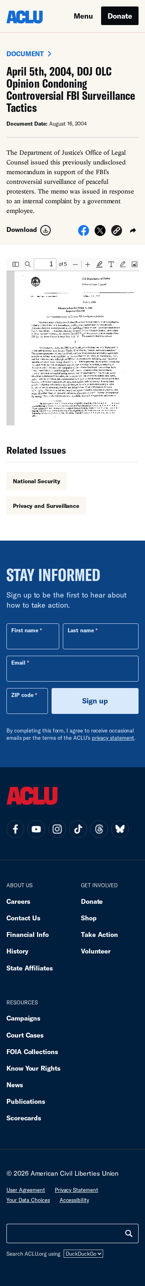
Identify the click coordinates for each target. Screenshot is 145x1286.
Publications (25, 1101)
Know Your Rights (33, 1068)
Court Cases (25, 1035)
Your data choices (28, 1200)
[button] (116, 231)
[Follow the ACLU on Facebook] (15, 829)
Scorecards (23, 1118)
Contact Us (23, 918)
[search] (129, 1233)
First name (24, 630)
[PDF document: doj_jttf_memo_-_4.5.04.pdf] (72, 341)
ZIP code (22, 695)
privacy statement (113, 738)
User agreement (25, 1190)
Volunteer (96, 951)
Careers (18, 901)
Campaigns (23, 1018)
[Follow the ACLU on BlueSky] (120, 829)
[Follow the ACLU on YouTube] (36, 829)
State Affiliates (29, 968)
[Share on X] (100, 233)
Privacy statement (76, 1190)
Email (18, 662)
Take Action (99, 934)
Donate (120, 15)
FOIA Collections (32, 1051)
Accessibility (74, 1200)
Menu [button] (83, 15)
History (17, 951)
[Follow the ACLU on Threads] (99, 829)
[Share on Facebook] (83, 233)
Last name (80, 630)
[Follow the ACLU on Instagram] (57, 829)
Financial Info (27, 934)
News (14, 1084)
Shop (89, 918)
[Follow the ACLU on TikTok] (78, 829)
